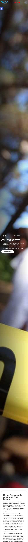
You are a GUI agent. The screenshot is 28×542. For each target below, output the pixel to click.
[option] (16, 2)
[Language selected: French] (16, 2)
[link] (1, 8)
